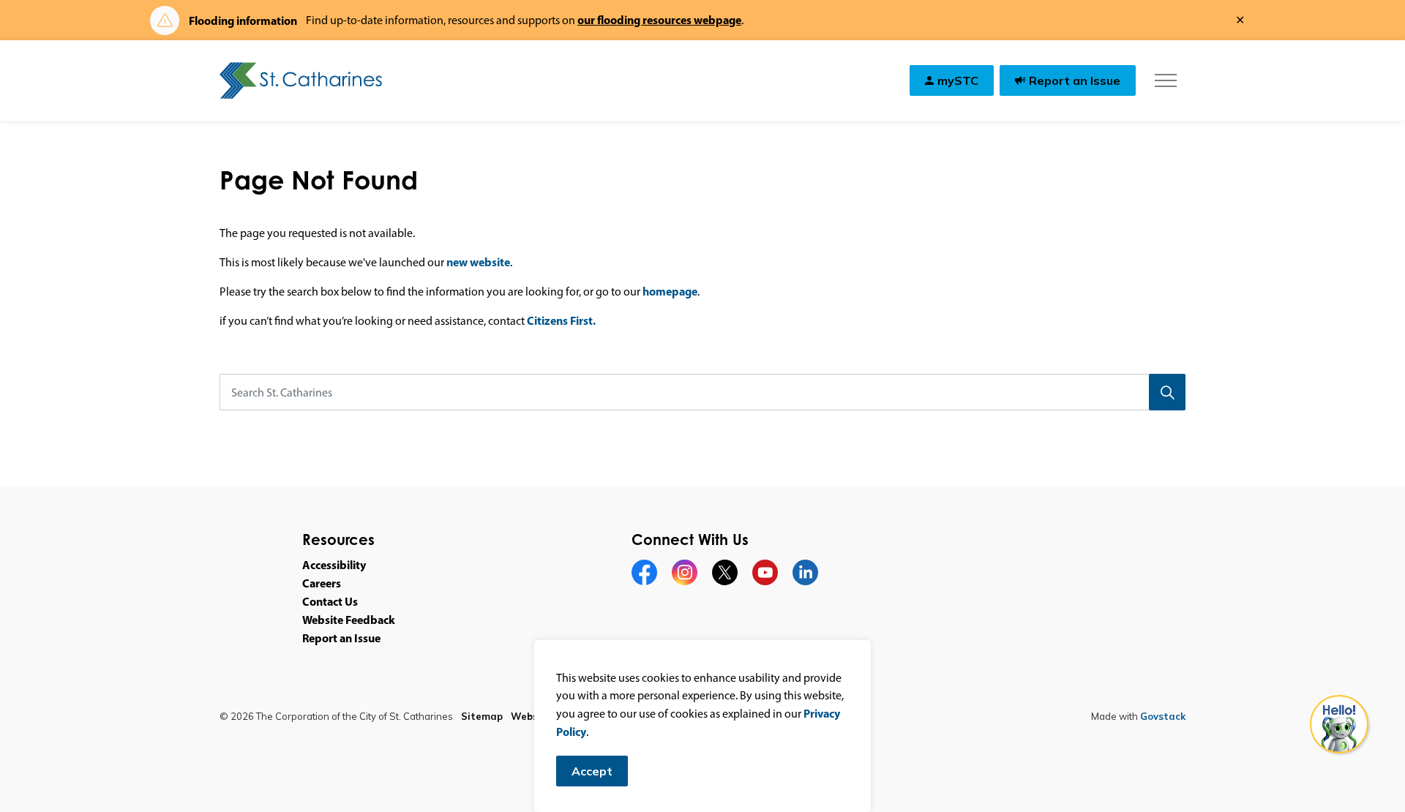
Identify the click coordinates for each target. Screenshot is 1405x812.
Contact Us (330, 601)
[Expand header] (1165, 80)
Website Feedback (348, 619)
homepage (669, 291)
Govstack (1162, 716)
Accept (592, 771)
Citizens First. (561, 320)
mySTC (957, 80)
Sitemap (482, 716)
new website (478, 262)
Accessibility (334, 564)
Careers (321, 583)
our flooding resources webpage (659, 19)
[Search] (1167, 392)
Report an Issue (1074, 80)
